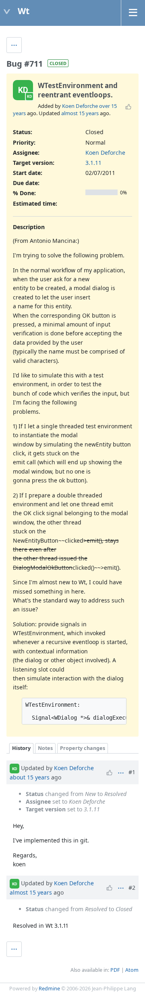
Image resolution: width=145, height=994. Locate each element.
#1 (131, 772)
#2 (131, 887)
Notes (45, 748)
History (21, 748)
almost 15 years (80, 113)
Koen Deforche (80, 106)
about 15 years (30, 777)
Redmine (49, 988)
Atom (132, 970)
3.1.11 (93, 162)
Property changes (82, 748)
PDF (115, 970)
